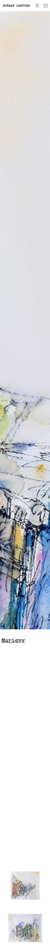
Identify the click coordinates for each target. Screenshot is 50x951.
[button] (37, 5)
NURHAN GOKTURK (16, 5)
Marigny (13, 640)
